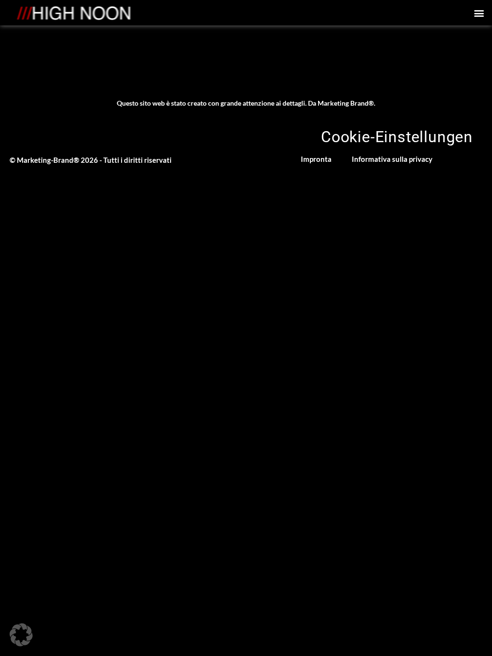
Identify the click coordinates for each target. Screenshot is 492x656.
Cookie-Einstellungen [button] (397, 137)
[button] (479, 13)
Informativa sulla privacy (392, 159)
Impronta (316, 159)
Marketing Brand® (346, 103)
